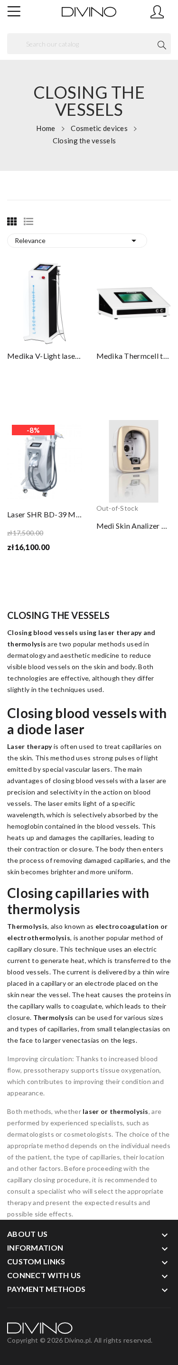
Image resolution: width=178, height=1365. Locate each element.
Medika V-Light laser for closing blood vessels (44, 355)
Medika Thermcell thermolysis (133, 355)
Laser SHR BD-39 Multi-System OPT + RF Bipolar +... (44, 514)
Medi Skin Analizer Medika (133, 525)
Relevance (77, 240)
